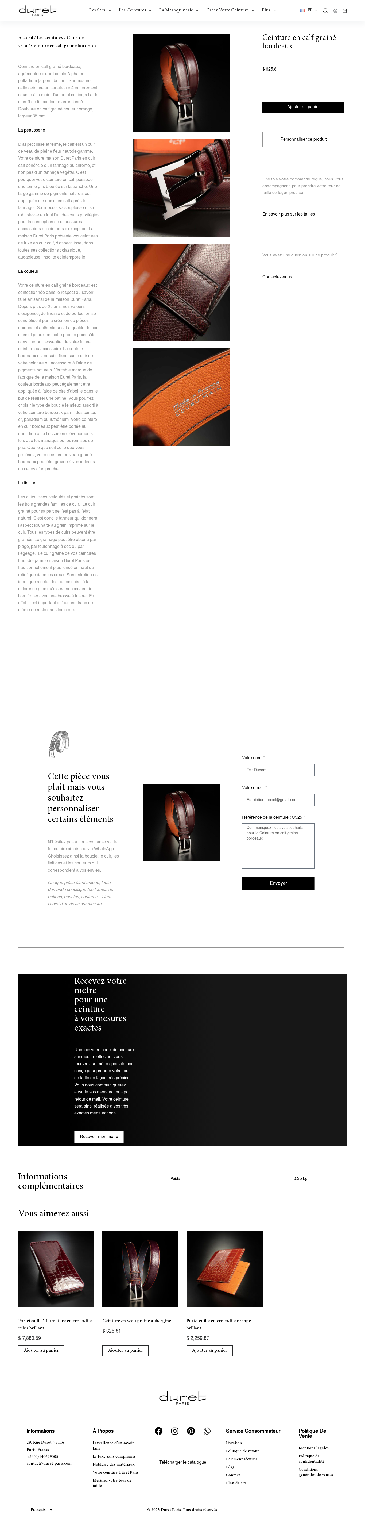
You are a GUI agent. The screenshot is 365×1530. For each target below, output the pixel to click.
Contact (233, 1475)
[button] (308, 11)
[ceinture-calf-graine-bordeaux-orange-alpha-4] (181, 397)
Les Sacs (97, 10)
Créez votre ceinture (227, 10)
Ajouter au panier (303, 107)
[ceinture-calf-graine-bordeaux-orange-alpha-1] (181, 83)
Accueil (25, 38)
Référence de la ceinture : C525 (272, 817)
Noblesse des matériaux (114, 1464)
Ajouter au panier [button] (41, 1350)
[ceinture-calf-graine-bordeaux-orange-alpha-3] (181, 292)
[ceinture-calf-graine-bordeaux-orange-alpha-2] (181, 188)
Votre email (253, 788)
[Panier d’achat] (345, 11)
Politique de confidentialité (311, 1459)
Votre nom (252, 758)
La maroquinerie (176, 10)
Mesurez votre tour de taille (112, 1483)
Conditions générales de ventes (316, 1472)
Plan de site (236, 1483)
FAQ (230, 1467)
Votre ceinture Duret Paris (116, 1472)
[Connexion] (335, 11)
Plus (266, 10)
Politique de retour (242, 1451)
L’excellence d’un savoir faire (113, 1446)
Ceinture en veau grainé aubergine (136, 1321)
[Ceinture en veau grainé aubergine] (140, 1269)
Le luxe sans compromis (114, 1456)
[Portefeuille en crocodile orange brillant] (225, 1269)
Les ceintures (132, 10)
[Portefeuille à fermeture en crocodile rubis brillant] (56, 1269)
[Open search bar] (325, 10)
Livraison (234, 1443)
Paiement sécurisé (242, 1459)
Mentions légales (314, 1448)
